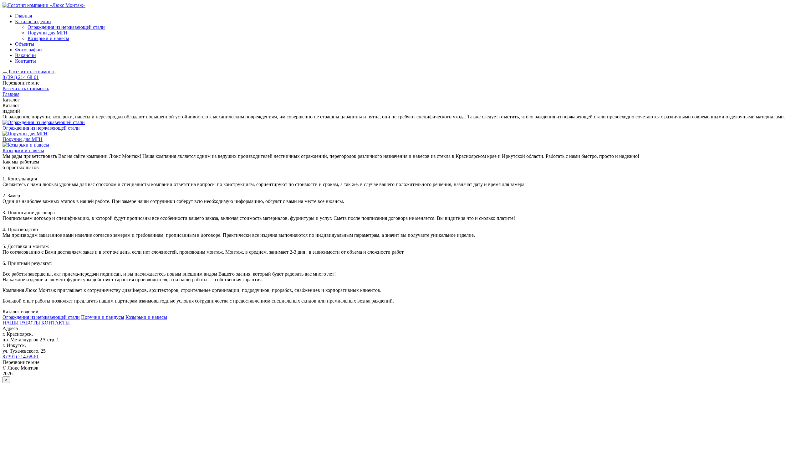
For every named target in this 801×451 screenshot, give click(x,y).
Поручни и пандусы (102, 317)
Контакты (25, 61)
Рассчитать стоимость (32, 71)
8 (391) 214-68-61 (21, 77)
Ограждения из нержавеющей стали (66, 27)
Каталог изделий (33, 21)
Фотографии (28, 49)
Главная (23, 15)
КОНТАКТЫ (55, 322)
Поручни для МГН (48, 32)
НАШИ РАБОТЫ (21, 322)
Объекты (24, 44)
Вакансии (25, 55)
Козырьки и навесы (48, 38)
